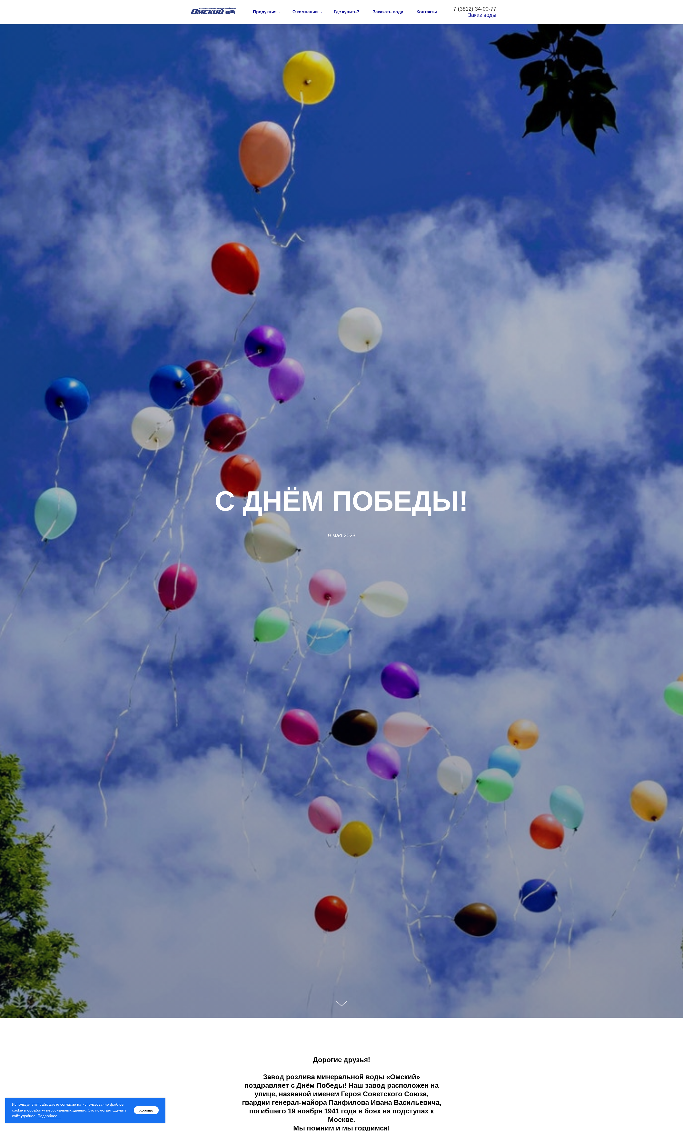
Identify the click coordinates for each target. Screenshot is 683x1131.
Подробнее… (49, 1116)
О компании (305, 12)
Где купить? (346, 12)
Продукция (265, 12)
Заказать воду (388, 12)
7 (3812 (462, 9)
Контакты (426, 12)
